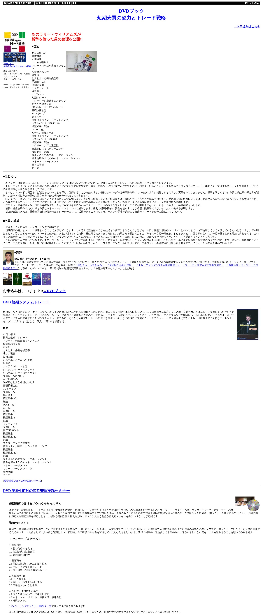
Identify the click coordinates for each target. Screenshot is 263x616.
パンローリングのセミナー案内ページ (30, 606)
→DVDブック (54, 291)
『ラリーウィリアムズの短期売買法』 (203, 265)
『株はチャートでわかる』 (89, 265)
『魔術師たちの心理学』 (120, 265)
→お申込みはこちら (247, 26)
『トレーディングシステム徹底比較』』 (158, 265)
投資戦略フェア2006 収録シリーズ (22, 480)
